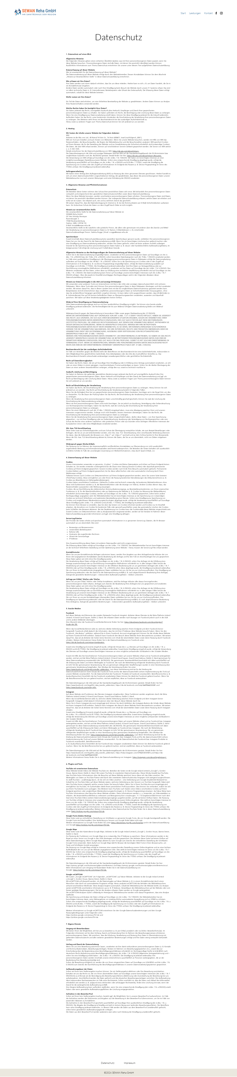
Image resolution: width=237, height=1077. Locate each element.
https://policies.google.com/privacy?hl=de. (93, 825)
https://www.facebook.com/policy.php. (81, 687)
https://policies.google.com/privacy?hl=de (87, 811)
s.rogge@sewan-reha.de (118, 232)
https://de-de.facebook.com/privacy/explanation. (85, 642)
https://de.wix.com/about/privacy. (126, 151)
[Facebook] (216, 13)
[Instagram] (221, 13)
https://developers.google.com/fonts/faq (127, 822)
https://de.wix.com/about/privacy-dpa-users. (144, 155)
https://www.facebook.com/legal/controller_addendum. (87, 669)
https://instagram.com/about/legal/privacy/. (150, 757)
